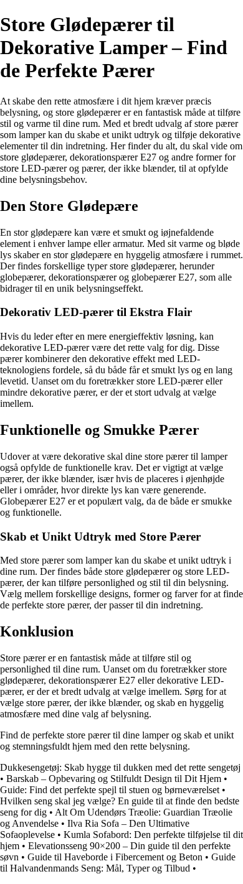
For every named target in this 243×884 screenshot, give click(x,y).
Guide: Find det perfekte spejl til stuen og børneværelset (109, 789)
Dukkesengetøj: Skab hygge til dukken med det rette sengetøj (120, 767)
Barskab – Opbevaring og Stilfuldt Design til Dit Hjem (113, 778)
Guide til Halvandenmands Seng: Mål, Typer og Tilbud (118, 862)
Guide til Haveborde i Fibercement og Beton (114, 857)
